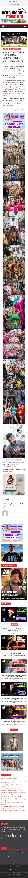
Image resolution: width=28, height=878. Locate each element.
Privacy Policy (10, 869)
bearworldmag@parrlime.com (8, 856)
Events (11, 48)
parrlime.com (4, 831)
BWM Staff (16, 64)
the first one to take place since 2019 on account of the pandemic (14, 93)
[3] (12, 754)
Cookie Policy (17, 869)
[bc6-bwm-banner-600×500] (12, 545)
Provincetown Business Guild (9, 466)
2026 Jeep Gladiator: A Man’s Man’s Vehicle (11, 796)
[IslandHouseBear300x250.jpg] (14, 114)
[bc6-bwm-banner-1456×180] (14, 493)
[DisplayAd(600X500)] (12, 524)
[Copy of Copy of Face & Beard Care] (12, 734)
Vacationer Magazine (9, 471)
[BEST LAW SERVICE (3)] (14, 475)
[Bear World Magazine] (3, 26)
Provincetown (17, 48)
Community (5, 48)
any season (13, 82)
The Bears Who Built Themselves (9, 778)
